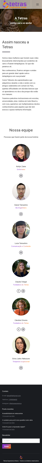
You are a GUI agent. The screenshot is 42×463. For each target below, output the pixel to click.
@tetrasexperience (15, 403)
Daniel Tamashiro (21, 205)
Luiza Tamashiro (21, 243)
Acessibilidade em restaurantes (12, 413)
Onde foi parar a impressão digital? (13, 427)
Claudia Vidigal (21, 282)
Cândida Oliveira (21, 320)
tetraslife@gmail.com (14, 396)
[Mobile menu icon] (37, 4)
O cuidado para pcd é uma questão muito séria (17, 420)
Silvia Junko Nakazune (21, 359)
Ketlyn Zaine (21, 166)
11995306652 (13, 399)
